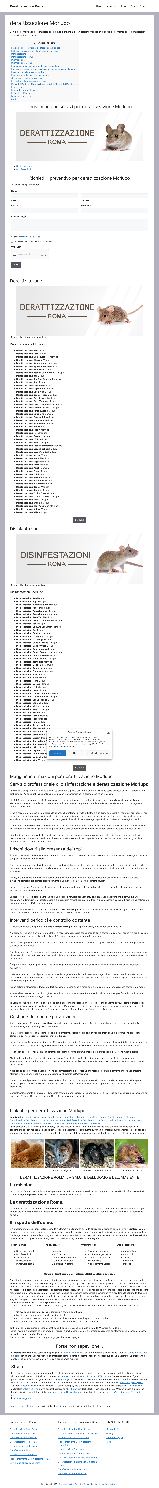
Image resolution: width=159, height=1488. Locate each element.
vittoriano (61, 1392)
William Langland (31, 1389)
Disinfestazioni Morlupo (22, 63)
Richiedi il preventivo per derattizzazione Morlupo (35, 51)
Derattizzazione (18, 54)
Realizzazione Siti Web (69, 1484)
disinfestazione (68, 1352)
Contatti (143, 6)
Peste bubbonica (86, 1376)
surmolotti (133, 1352)
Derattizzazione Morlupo (23, 57)
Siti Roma (84, 1484)
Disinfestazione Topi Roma (80, 1120)
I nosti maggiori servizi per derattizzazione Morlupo (35, 48)
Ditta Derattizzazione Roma (109, 1120)
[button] (108, 732)
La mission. (16, 87)
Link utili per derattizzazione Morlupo (29, 81)
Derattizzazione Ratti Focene (72, 1473)
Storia (14, 99)
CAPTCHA (16, 247)
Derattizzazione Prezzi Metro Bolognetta (78, 1457)
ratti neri (143, 1352)
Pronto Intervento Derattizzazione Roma (30, 1459)
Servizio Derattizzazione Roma (49, 1123)
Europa (17, 1373)
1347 (134, 1382)
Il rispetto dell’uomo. (20, 93)
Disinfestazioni (18, 60)
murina (79, 1352)
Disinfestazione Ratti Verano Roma (75, 1453)
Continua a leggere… (22, 1398)
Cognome (85, 200)
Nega (75, 753)
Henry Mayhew (73, 1392)
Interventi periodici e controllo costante (30, 75)
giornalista (50, 1392)
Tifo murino (105, 1376)
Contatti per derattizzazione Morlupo (84, 1123)
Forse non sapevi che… (22, 96)
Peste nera (125, 1382)
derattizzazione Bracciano (71, 1449)
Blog (133, 6)
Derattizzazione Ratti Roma (121, 1117)
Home (98, 6)
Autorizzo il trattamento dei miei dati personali (33, 241)
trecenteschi (27, 1385)
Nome (13, 200)
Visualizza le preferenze (97, 753)
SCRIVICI (79, 520)
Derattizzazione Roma (26, 6)
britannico (76, 1389)
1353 (140, 1382)
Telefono (86, 205)
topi (17, 1356)
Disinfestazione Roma (21, 1450)
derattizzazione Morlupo (22, 1406)
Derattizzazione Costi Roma (62, 1117)
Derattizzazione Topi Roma (23, 1120)
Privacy (109, 1433)
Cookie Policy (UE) (115, 1437)
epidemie (64, 1376)
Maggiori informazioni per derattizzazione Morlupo (35, 66)
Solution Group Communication (104, 1484)
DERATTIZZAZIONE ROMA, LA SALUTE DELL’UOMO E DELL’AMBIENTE (44, 84)
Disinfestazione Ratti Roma (52, 1120)
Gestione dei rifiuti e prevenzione (26, 78)
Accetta (57, 753)
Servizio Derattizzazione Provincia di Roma (79, 1433)
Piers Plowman (135, 1385)
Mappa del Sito (113, 1429)
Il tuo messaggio (19, 216)
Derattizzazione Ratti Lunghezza (74, 1429)
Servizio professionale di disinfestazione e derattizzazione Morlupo (43, 69)
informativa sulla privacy (30, 237)
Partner (109, 1442)
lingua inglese (65, 1379)
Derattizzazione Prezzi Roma (91, 1117)
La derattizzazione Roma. (23, 90)
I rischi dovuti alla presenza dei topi (28, 72)
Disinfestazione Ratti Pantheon (73, 1437)
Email (14, 205)
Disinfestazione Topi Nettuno (72, 1469)
